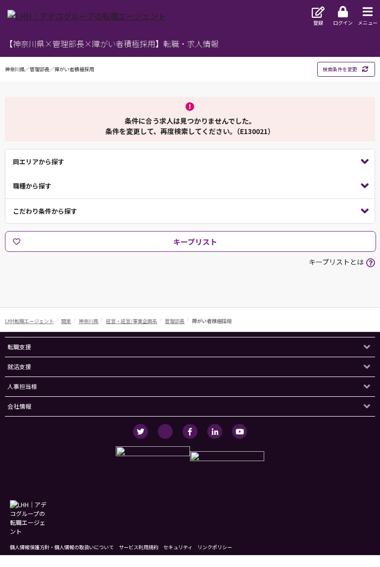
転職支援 (19, 346)
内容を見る (190, 161)
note (165, 431)
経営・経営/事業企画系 (131, 321)
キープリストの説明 (370, 262)
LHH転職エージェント (29, 321)
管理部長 (175, 321)
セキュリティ (177, 547)
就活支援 (19, 366)
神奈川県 (88, 321)
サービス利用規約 (138, 547)
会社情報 (19, 406)
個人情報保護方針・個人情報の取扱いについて (62, 547)
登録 (318, 22)
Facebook (190, 431)
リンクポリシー (214, 547)
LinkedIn (214, 431)
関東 (66, 321)
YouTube (239, 431)
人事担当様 (22, 386)
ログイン (343, 22)
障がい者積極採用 (212, 321)
